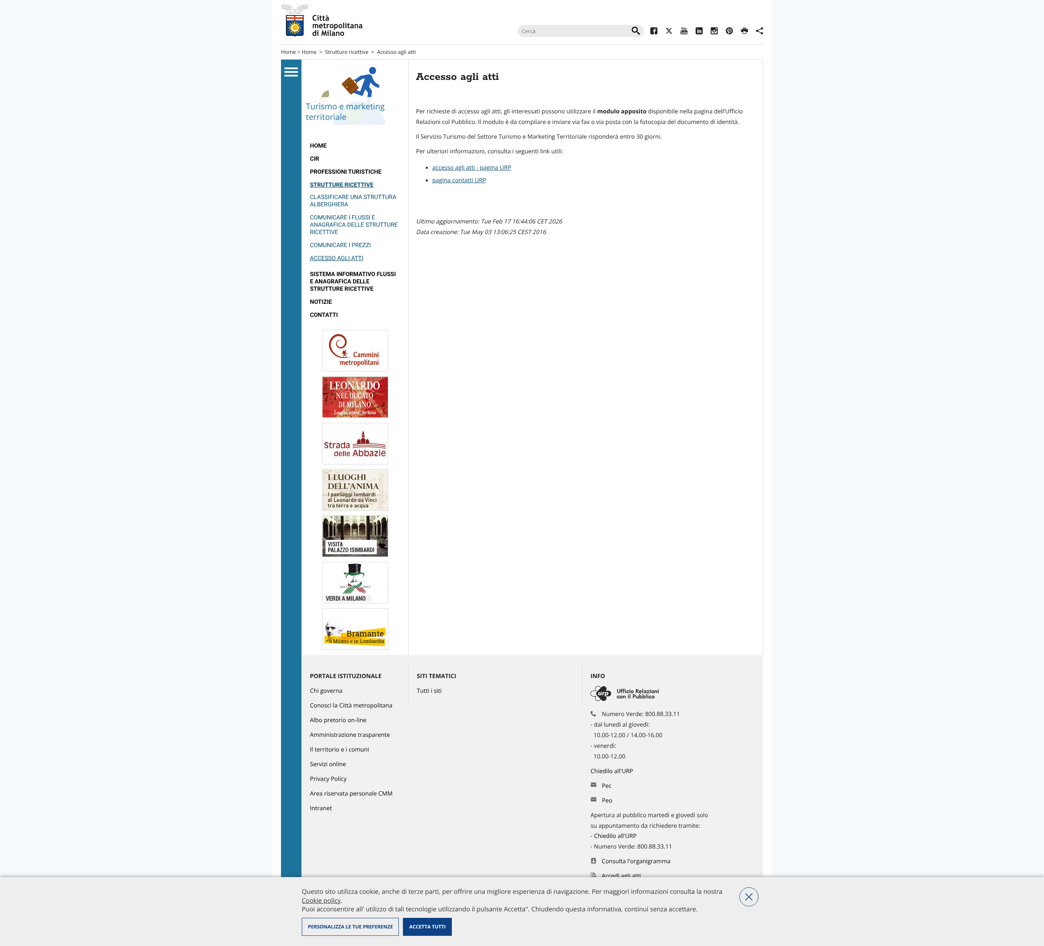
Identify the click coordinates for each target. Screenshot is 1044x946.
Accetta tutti (427, 926)
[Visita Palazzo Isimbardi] (355, 555)
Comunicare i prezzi (340, 245)
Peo (607, 801)
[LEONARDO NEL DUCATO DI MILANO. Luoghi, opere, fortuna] (355, 416)
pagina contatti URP (459, 180)
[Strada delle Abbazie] (355, 462)
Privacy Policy (328, 779)
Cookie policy (321, 900)
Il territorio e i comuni (339, 750)
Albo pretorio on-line (338, 720)
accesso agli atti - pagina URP (471, 168)
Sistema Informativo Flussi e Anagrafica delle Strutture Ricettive (353, 281)
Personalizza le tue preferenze (350, 926)
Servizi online (328, 764)
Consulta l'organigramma (636, 861)
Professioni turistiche (345, 171)
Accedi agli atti (621, 876)
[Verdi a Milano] (355, 602)
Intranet (321, 808)
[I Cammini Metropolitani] (355, 370)
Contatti (324, 315)
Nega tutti (749, 896)
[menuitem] (355, 146)
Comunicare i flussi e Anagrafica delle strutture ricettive (354, 225)
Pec (607, 786)
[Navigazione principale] (291, 72)
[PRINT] (744, 32)
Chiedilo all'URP (613, 771)
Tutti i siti (429, 691)
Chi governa (326, 691)
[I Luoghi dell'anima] (355, 509)
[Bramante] (355, 648)
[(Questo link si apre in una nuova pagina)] (653, 32)
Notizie (321, 301)
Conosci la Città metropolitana (351, 706)
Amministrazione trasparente (350, 735)
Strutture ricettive (346, 51)
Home (288, 51)
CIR (314, 158)
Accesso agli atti (336, 258)
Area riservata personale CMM (351, 794)
